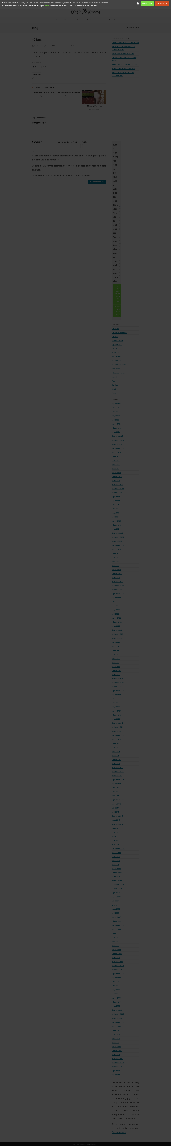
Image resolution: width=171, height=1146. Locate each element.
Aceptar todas (147, 3)
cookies (46, 6)
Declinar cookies (162, 3)
